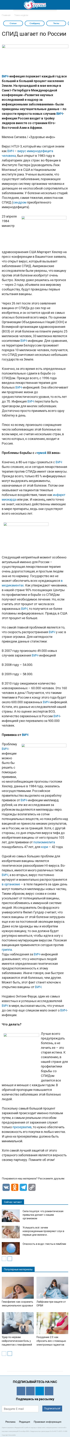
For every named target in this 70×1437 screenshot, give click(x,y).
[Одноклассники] (21, 1391)
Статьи (13, 23)
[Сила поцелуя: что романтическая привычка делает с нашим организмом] (11, 1215)
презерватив (22, 1127)
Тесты (56, 23)
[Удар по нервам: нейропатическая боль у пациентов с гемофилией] (18, 1323)
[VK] (30, 1391)
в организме (11, 884)
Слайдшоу (35, 23)
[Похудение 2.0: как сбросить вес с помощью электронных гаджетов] (52, 1323)
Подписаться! (52, 1408)
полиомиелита (44, 842)
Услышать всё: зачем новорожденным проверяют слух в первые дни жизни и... (43, 1231)
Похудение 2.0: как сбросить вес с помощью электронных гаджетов (51, 1341)
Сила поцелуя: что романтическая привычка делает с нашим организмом (43, 1215)
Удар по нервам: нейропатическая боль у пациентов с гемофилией (17, 1341)
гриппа (7, 949)
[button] (65, 5)
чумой (41, 453)
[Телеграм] (39, 1391)
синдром (19, 202)
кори (44, 847)
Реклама (10, 1421)
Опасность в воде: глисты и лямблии (44, 1243)
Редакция (24, 1421)
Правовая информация (47, 1421)
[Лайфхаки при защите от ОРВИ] (52, 1288)
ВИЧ (5, 76)
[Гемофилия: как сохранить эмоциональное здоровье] (18, 1288)
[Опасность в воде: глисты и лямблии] (11, 1248)
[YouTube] (49, 1391)
